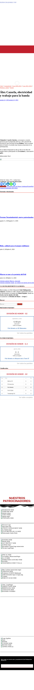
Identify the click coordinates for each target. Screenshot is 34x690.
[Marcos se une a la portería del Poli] (16, 271)
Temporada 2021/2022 (11, 188)
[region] (17, 70)
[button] (5, 49)
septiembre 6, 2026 (17, 318)
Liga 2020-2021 (17, 86)
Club (1, 86)
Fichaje (29, 186)
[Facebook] (1, 184)
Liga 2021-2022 (27, 86)
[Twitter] (4, 184)
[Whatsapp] (11, 184)
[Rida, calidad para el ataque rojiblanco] (16, 242)
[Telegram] (14, 184)
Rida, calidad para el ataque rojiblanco (14, 246)
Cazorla (8, 186)
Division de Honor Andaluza (19, 186)
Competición (7, 86)
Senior (12, 87)
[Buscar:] (8, 304)
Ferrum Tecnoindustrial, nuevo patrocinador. (17, 217)
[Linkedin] (8, 184)
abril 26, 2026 (17, 349)
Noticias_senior (4, 87)
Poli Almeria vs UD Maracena (17, 328)
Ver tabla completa (26, 397)
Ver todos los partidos (25, 333)
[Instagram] (18, 666)
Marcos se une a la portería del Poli (13, 274)
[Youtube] (20, 666)
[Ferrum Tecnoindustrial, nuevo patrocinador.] (16, 214)
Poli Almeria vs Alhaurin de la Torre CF (17, 358)
